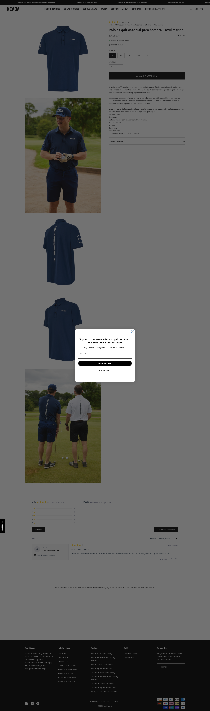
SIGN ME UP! (105, 363)
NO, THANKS (105, 371)
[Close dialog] (132, 331)
